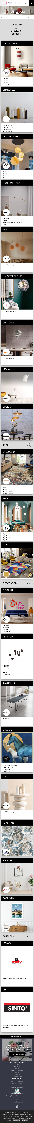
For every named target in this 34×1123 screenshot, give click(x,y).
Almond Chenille (8, 491)
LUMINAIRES (17, 25)
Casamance (6, 176)
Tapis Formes (7, 536)
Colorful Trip (6, 771)
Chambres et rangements (17, 1071)
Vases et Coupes (8, 131)
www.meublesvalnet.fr (17, 1102)
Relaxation (17, 1066)
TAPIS (17, 28)
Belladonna (6, 174)
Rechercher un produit (17, 1081)
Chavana (5, 178)
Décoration (5, 17)
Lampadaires (7, 129)
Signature (6, 629)
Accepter (25, 1120)
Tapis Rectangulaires (9, 540)
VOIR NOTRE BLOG (18, 1054)
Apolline (5, 172)
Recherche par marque (17, 1083)
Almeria (5, 489)
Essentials (6, 627)
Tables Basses (7, 125)
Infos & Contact (17, 1100)
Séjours (17, 1068)
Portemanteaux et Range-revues (12, 222)
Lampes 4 (6, 85)
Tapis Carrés (6, 534)
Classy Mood (7, 769)
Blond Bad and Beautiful (10, 765)
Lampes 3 (6, 82)
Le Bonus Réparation (17, 1087)
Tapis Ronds (6, 538)
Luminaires (6, 218)
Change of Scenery (8, 767)
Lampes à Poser (8, 127)
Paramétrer (16, 1120)
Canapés (17, 1064)
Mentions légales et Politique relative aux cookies (17, 1096)
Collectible (6, 625)
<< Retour (30, 17)
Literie (17, 1073)
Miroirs (5, 220)
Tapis (4, 224)
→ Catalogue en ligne (9, 265)
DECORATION (17, 31)
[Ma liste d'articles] (26, 3)
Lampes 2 (6, 81)
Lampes (5, 78)
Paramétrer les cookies (17, 1098)
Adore (4, 487)
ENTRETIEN (17, 34)
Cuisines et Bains (17, 1077)
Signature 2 (6, 631)
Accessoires (6, 674)
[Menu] (3, 3)
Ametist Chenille (8, 493)
